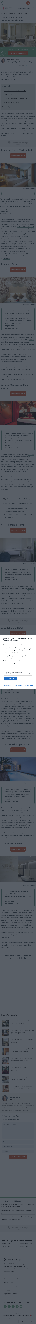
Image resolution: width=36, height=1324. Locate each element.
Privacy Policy (29, 685)
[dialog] (18, 662)
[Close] (32, 639)
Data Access (18, 685)
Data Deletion (7, 685)
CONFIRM (10, 678)
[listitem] (18, 673)
